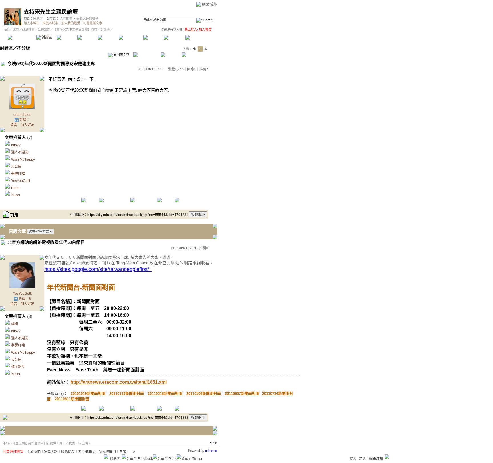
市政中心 (199, 37)
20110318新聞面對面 (165, 393)
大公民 (16, 167)
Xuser (15, 195)
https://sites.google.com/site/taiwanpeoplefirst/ (98, 269)
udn (6, 29)
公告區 (153, 37)
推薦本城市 (50, 23)
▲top (213, 442)
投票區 (87, 37)
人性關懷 (66, 18)
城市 (16, 29)
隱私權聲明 (107, 452)
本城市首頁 (21, 37)
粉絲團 (115, 459)
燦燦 (14, 324)
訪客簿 (173, 37)
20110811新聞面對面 (72, 399)
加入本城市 (31, 23)
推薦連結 (130, 37)
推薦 (203, 69)
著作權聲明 (86, 452)
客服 (122, 452)
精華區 (66, 37)
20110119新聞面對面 (127, 393)
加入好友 (27, 125)
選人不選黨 (19, 152)
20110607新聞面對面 (242, 393)
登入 (352, 459)
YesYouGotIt (20, 181)
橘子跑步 (18, 367)
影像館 (108, 37)
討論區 (46, 37)
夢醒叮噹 (18, 174)
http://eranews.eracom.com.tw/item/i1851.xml (118, 382)
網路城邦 (209, 4)
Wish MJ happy (23, 159)
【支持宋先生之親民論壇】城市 (75, 29)
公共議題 (44, 29)
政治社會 (28, 29)
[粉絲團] (106, 456)
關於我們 (34, 452)
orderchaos (22, 115)
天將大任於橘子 (87, 18)
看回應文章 (121, 54)
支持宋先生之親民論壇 (51, 12)
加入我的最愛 (70, 23)
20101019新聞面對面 (88, 393)
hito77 (16, 145)
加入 (362, 459)
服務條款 (68, 452)
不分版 (23, 48)
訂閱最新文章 (92, 23)
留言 (13, 125)
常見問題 (51, 452)
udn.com (211, 451)
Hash (15, 188)
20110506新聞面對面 (204, 393)
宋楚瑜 (38, 18)
